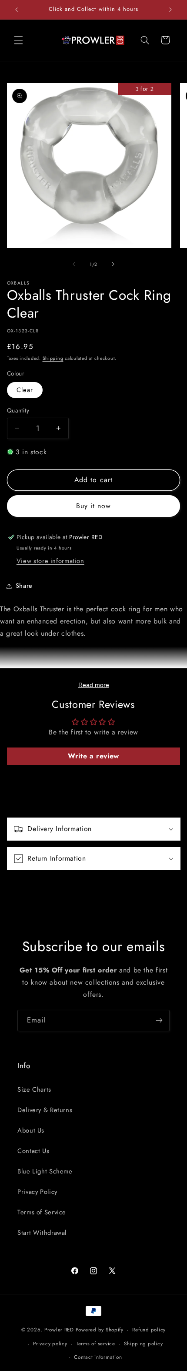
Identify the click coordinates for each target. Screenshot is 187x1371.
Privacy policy (50, 1343)
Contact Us (33, 1151)
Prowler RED (59, 1329)
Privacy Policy (37, 1192)
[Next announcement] (170, 9)
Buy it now (93, 506)
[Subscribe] (159, 1020)
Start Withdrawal (42, 1232)
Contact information (98, 1357)
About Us (30, 1130)
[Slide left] (73, 264)
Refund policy (149, 1329)
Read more (93, 684)
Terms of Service (41, 1212)
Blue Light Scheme (45, 1171)
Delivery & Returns (44, 1110)
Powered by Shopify (100, 1329)
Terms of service (95, 1343)
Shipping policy (143, 1343)
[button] (18, 40)
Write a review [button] (93, 756)
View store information (50, 561)
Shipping (53, 358)
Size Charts (34, 1089)
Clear (25, 390)
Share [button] (24, 585)
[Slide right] (113, 264)
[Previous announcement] (16, 9)
